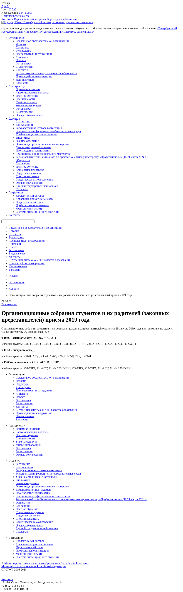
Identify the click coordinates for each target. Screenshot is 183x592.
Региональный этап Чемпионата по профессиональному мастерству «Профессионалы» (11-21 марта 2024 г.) (81, 156)
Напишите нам (25, 79)
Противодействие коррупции (34, 76)
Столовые (22, 189)
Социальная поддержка (30, 169)
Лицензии (22, 57)
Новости (21, 60)
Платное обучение (27, 95)
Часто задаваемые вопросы (32, 92)
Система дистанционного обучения (37, 211)
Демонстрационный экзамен (33, 147)
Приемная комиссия (28, 89)
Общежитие (23, 160)
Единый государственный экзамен (37, 185)
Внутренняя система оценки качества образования (46, 73)
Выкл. (28, 12)
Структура (22, 47)
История (21, 44)
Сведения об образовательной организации (42, 40)
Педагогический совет (29, 202)
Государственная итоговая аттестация (39, 127)
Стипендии (23, 163)
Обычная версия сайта (15, 15)
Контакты (7, 19)
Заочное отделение (27, 140)
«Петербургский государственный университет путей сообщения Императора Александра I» (89, 30)
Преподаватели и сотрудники (34, 53)
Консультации (24, 124)
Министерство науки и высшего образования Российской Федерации (46, 563)
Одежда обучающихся (29, 115)
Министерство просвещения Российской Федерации (33, 566)
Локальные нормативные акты (34, 198)
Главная (13, 275)
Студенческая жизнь (28, 173)
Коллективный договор (30, 195)
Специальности (25, 98)
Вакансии (22, 82)
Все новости (9, 304)
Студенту (14, 118)
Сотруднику (16, 192)
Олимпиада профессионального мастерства (42, 144)
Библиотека (23, 137)
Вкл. (21, 12)
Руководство (23, 50)
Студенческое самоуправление (34, 179)
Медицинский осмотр (29, 208)
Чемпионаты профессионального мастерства (43, 153)
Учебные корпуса (26, 102)
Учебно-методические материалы (36, 134)
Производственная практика (33, 150)
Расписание (23, 121)
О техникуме (16, 37)
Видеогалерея (24, 66)
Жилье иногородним (28, 105)
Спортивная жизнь (27, 176)
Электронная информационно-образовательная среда (48, 131)
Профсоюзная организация (32, 205)
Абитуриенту (17, 86)
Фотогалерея (23, 63)
